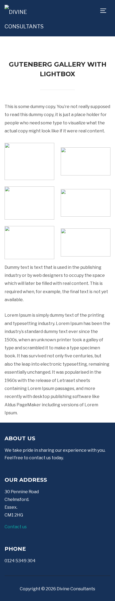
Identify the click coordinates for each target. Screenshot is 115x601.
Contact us (16, 526)
